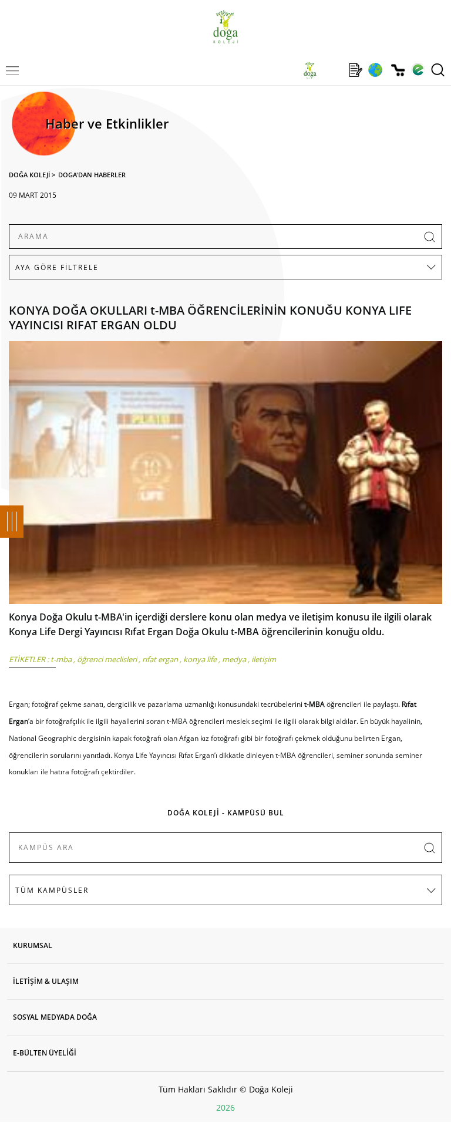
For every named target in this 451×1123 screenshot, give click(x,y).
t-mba (61, 659)
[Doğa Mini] (332, 70)
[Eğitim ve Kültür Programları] (375, 70)
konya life (200, 659)
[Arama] (437, 70)
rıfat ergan (160, 659)
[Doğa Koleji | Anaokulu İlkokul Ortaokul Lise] (225, 27)
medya (234, 659)
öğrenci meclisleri (107, 659)
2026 (225, 1107)
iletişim (263, 659)
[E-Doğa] (417, 70)
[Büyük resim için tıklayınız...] (225, 475)
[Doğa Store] (398, 70)
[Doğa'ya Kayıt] (355, 70)
